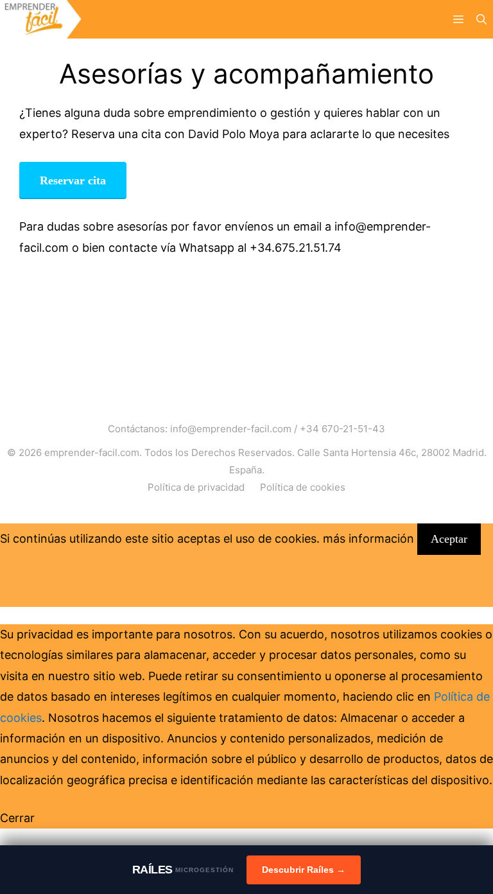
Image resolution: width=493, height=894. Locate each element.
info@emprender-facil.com (230, 429)
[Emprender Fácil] (41, 19)
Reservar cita (73, 180)
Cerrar (17, 818)
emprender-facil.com (91, 452)
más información (368, 538)
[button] (481, 19)
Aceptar (449, 538)
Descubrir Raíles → (303, 869)
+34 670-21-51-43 (342, 429)
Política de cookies (302, 487)
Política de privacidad (196, 487)
